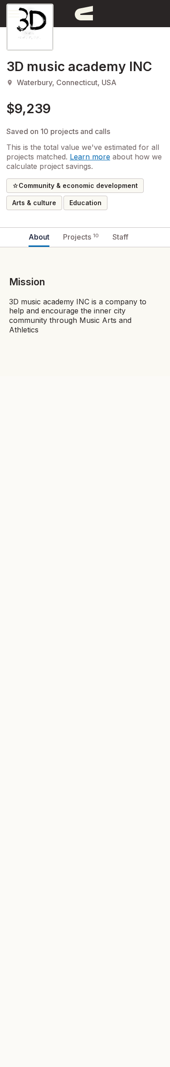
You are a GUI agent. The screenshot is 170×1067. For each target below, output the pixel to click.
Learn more (90, 156)
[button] (13, 13)
